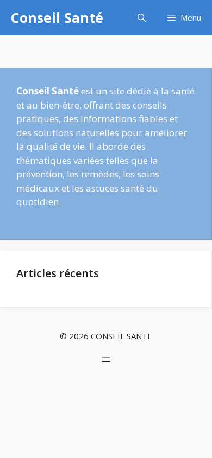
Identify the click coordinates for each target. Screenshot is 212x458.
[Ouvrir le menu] (106, 359)
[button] (142, 17)
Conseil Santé (57, 17)
